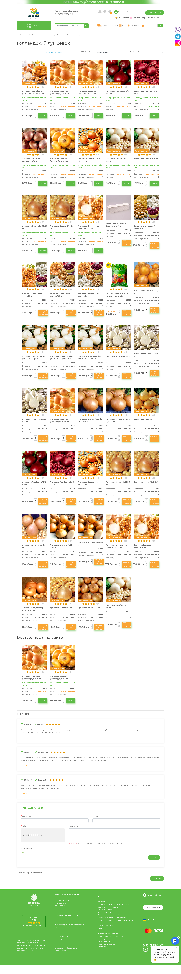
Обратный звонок (154, 13)
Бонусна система (105, 910)
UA (155, 25)
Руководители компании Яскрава (112, 918)
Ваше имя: (26, 816)
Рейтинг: (25, 826)
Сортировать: (85, 52)
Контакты (101, 902)
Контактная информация (65, 11)
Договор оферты (105, 939)
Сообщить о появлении (126, 243)
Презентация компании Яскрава (111, 915)
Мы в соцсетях (104, 941)
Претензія (102, 947)
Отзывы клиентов (105, 931)
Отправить (154, 857)
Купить (43, 116)
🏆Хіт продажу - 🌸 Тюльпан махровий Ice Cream (137, 18)
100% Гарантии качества (108, 933)
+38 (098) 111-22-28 (62, 901)
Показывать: (135, 52)
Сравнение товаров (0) (53, 52)
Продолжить (157, 878)
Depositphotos (60, 951)
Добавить (25, 852)
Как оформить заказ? (107, 944)
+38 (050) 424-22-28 (63, 903)
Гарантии (102, 928)
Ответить (24, 738)
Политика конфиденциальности (111, 936)
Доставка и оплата (105, 925)
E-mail (95, 816)
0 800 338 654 (65, 14)
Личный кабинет (154, 895)
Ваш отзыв (74, 826)
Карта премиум (104, 912)
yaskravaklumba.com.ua (26, 945)
